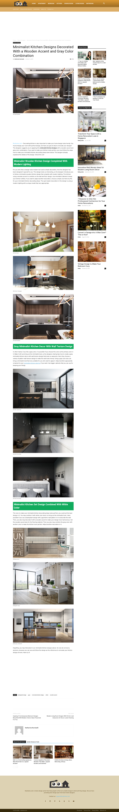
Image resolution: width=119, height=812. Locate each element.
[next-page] (17, 767)
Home (34, 3)
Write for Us (103, 810)
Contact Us (50, 9)
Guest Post (16, 9)
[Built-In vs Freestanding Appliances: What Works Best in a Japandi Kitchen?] (22, 752)
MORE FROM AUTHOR (33, 742)
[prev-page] (14, 767)
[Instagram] (50, 801)
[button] (104, 3)
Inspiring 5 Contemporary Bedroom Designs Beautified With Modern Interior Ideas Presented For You (27, 717)
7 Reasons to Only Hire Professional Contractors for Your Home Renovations (91, 201)
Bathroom (89, 3)
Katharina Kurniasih (19, 59)
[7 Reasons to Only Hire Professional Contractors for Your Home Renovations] (92, 186)
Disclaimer (79, 810)
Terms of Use (87, 810)
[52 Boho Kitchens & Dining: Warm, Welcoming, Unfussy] (64, 752)
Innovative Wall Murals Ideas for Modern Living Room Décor (91, 168)
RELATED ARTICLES (19, 742)
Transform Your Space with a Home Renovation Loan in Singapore (89, 136)
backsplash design (22, 695)
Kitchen (59, 3)
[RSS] (59, 801)
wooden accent (53, 695)
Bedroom (51, 3)
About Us (43, 9)
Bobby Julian (81, 140)
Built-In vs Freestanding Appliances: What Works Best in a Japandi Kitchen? (22, 761)
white (47, 695)
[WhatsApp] (26, 63)
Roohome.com (17, 143)
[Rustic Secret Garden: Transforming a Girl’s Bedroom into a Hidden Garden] (99, 73)
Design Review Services (26, 9)
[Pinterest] (22, 63)
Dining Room (68, 3)
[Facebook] (14, 63)
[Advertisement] (59, 24)
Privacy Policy (95, 810)
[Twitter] (18, 63)
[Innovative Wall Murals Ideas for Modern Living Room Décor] (92, 155)
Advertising (36, 9)
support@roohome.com (63, 796)
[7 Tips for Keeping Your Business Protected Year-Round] (99, 90)
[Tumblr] (64, 801)
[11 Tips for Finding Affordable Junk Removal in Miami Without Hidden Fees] (84, 55)
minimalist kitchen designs (32, 363)
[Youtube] (73, 801)
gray (29, 695)
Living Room (80, 3)
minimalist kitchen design (38, 695)
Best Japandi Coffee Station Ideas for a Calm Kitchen (99, 63)
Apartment (42, 3)
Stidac (79, 205)
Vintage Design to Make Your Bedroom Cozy (89, 265)
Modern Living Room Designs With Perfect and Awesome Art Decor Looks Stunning (60, 717)
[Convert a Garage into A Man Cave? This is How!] (92, 220)
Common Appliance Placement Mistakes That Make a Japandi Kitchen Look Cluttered (42, 761)
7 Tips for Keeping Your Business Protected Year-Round (99, 98)
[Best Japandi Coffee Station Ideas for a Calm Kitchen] (99, 55)
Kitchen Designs (21, 40)
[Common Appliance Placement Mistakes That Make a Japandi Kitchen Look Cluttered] (43, 752)
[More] (31, 63)
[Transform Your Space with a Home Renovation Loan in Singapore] (92, 121)
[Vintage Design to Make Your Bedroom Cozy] (92, 251)
